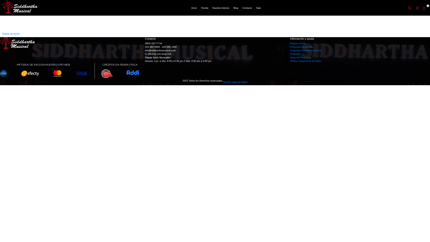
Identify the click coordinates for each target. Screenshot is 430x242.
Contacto (247, 8)
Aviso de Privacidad (300, 57)
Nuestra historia (220, 8)
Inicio (194, 8)
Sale (258, 8)
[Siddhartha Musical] (20, 7)
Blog (235, 8)
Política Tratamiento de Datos (305, 61)
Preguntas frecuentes (301, 47)
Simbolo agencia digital (235, 82)
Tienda (204, 8)
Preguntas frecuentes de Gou (305, 50)
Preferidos (295, 54)
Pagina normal (298, 43)
